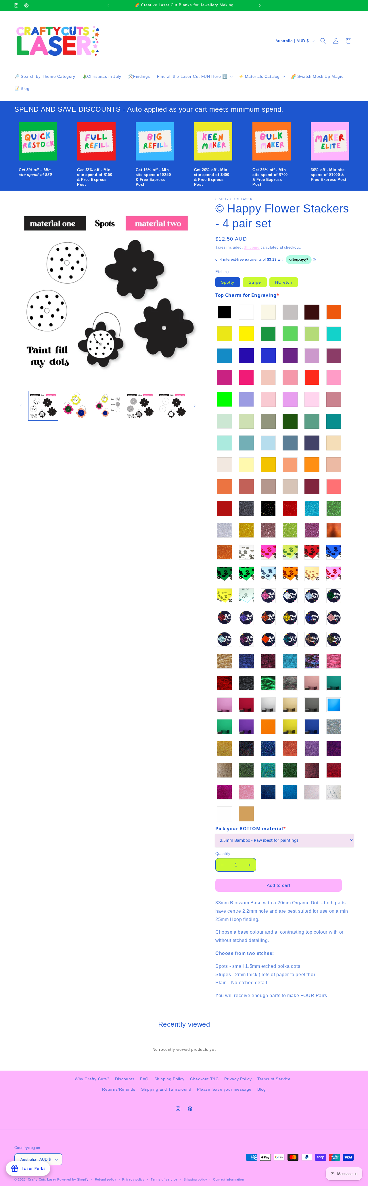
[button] (194, 76)
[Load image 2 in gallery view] (75, 405)
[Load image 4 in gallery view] (140, 405)
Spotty (227, 282)
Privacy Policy (238, 1079)
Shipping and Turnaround (166, 1089)
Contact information (228, 1179)
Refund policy (105, 1179)
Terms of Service (274, 1079)
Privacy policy (133, 1179)
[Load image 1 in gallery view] (43, 405)
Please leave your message (224, 1089)
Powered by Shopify (73, 1179)
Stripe (255, 282)
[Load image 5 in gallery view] (172, 405)
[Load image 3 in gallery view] (107, 405)
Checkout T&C (204, 1079)
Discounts (124, 1079)
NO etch (283, 282)
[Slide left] (20, 405)
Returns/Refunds (118, 1089)
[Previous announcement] (108, 5)
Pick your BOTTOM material (250, 828)
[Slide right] (194, 405)
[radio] (224, 312)
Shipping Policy (169, 1079)
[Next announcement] (260, 5)
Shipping (252, 247)
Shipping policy (195, 1179)
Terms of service (164, 1179)
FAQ (144, 1079)
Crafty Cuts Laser (42, 1179)
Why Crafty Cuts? (92, 1079)
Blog (261, 1089)
